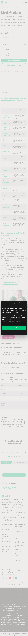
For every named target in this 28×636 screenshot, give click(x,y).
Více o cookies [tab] (22, 303)
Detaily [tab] (13, 303)
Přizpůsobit (13, 332)
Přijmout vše (14, 328)
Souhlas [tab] (5, 303)
